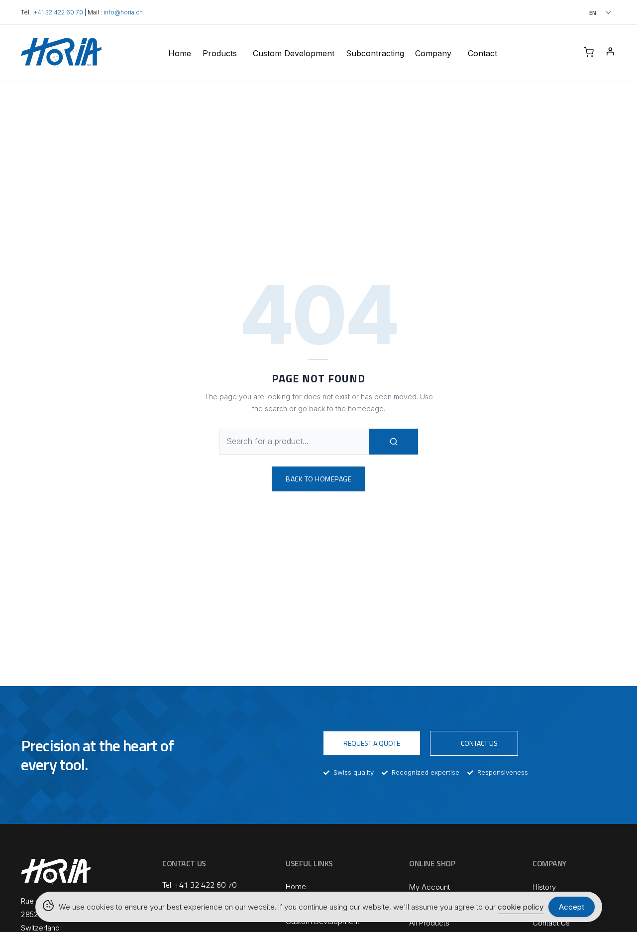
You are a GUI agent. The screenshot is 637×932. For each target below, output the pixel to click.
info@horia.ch (123, 12)
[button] (586, 12)
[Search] (393, 442)
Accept (571, 907)
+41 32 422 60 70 (58, 12)
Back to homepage (318, 478)
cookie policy (520, 907)
